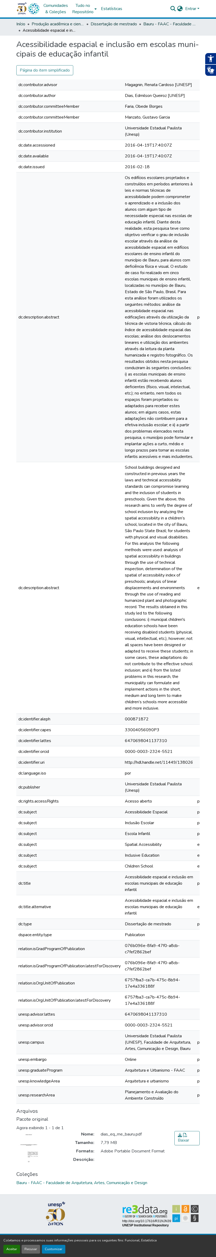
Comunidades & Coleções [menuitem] (55, 9)
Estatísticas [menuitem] (111, 9)
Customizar (53, 1249)
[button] (33, 8)
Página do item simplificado (45, 70)
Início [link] (20, 24)
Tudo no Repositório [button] (83, 9)
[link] (187, 1138)
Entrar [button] (191, 9)
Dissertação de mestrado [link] (114, 24)
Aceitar (11, 1249)
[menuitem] (84, 8)
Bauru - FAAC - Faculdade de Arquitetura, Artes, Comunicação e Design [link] (169, 24)
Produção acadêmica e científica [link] (58, 24)
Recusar (30, 1249)
